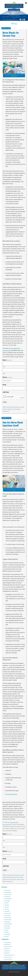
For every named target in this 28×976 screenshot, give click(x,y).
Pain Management (8, 954)
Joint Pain (6, 950)
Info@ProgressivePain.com (12, 19)
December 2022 (7, 917)
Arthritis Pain (7, 942)
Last (4, 373)
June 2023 (6, 904)
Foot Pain (6, 948)
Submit (4, 402)
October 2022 (7, 921)
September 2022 (8, 923)
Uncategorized (7, 959)
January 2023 (7, 915)
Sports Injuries (7, 957)
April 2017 (6, 936)
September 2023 (7, 898)
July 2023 (6, 902)
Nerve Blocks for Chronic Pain (11, 34)
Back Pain (6, 944)
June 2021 (6, 932)
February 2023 (7, 913)
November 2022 (7, 919)
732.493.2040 (16, 12)
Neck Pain (6, 952)
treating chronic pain (9, 879)
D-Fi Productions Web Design (14, 971)
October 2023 (7, 896)
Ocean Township (5, 16)
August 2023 (7, 900)
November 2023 (7, 894)
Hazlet (12, 16)
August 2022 (7, 925)
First (4, 366)
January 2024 (7, 890)
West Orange (18, 16)
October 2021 (7, 927)
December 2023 (7, 892)
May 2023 (6, 906)
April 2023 (6, 909)
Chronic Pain (7, 946)
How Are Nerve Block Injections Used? (13, 424)
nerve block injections (13, 407)
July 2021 (6, 929)
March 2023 (6, 911)
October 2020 (7, 934)
